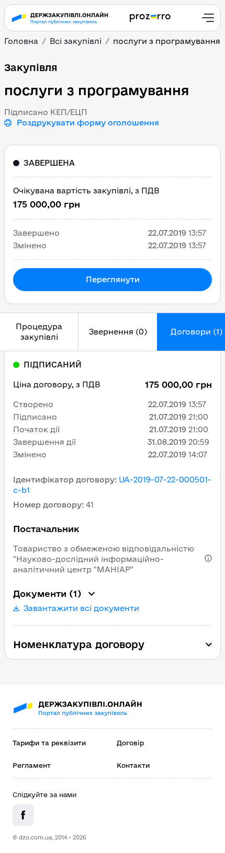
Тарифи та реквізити (49, 742)
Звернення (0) (118, 331)
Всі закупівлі (76, 41)
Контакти (133, 765)
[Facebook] (23, 815)
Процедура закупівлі (39, 331)
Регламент (32, 765)
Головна (21, 41)
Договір (130, 742)
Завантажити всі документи (81, 608)
